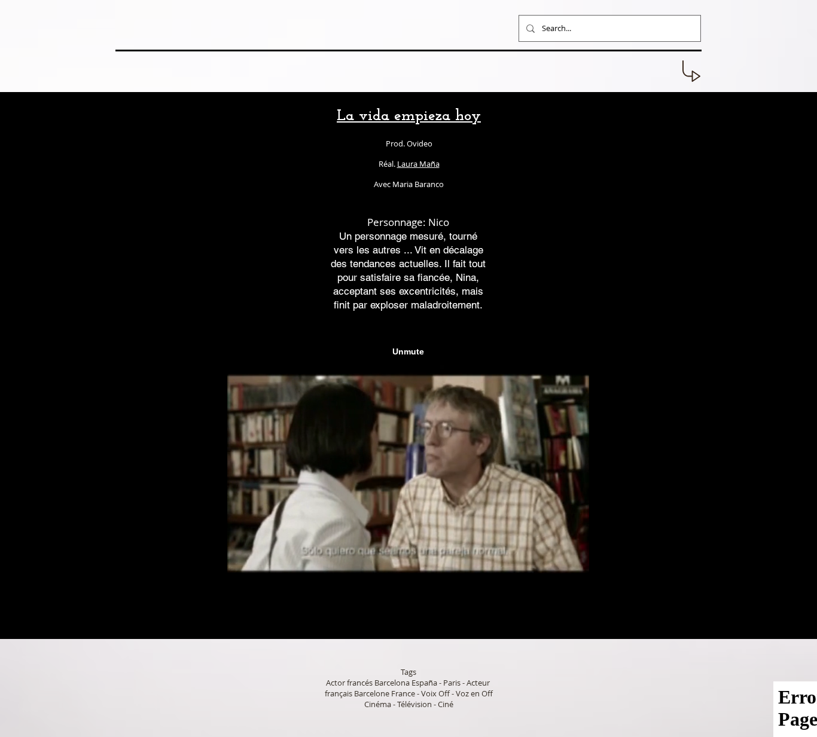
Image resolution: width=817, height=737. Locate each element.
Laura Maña (418, 163)
